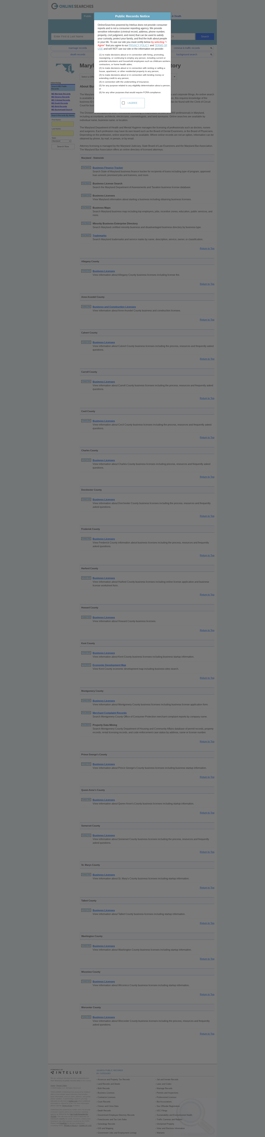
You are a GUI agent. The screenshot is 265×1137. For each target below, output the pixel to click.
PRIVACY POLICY (139, 45)
